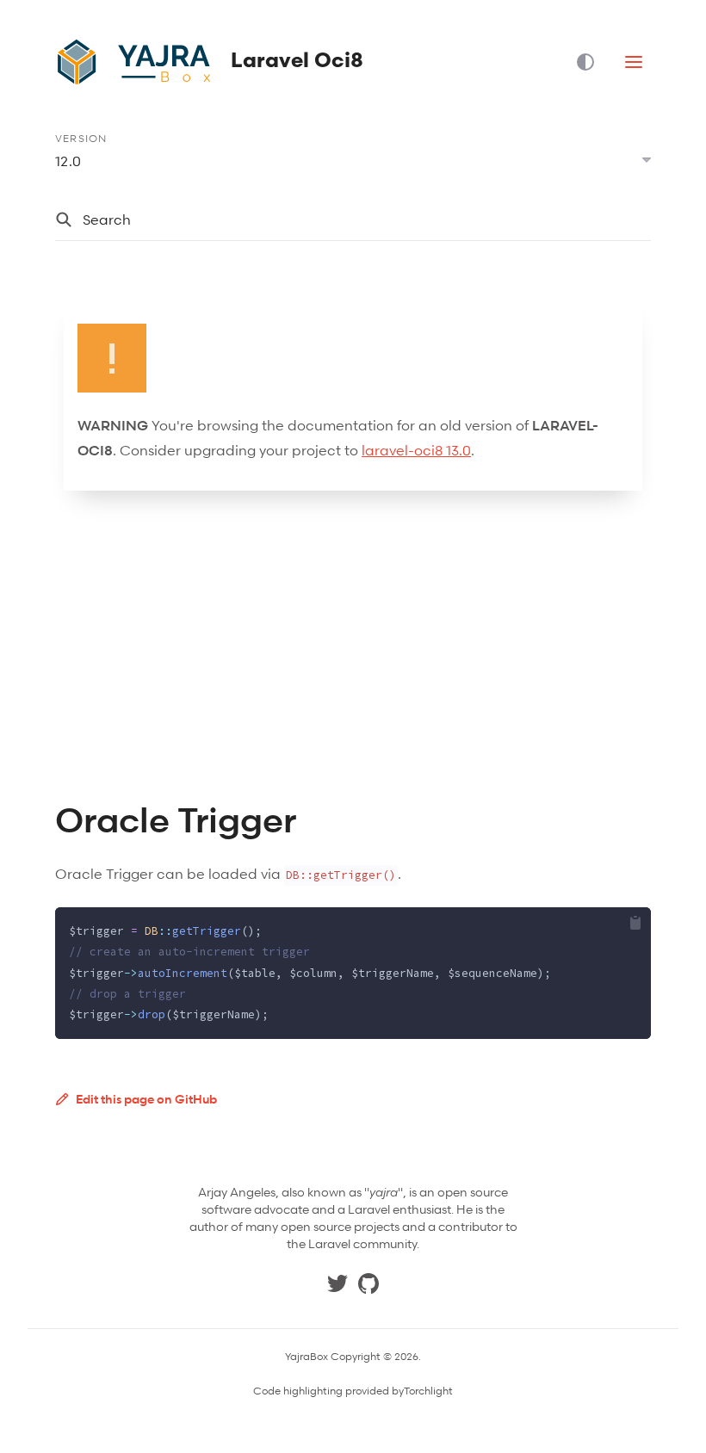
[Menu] (633, 62)
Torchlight (428, 1391)
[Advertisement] (353, 645)
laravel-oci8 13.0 (416, 450)
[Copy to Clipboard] (635, 922)
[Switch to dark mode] (592, 62)
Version (81, 138)
